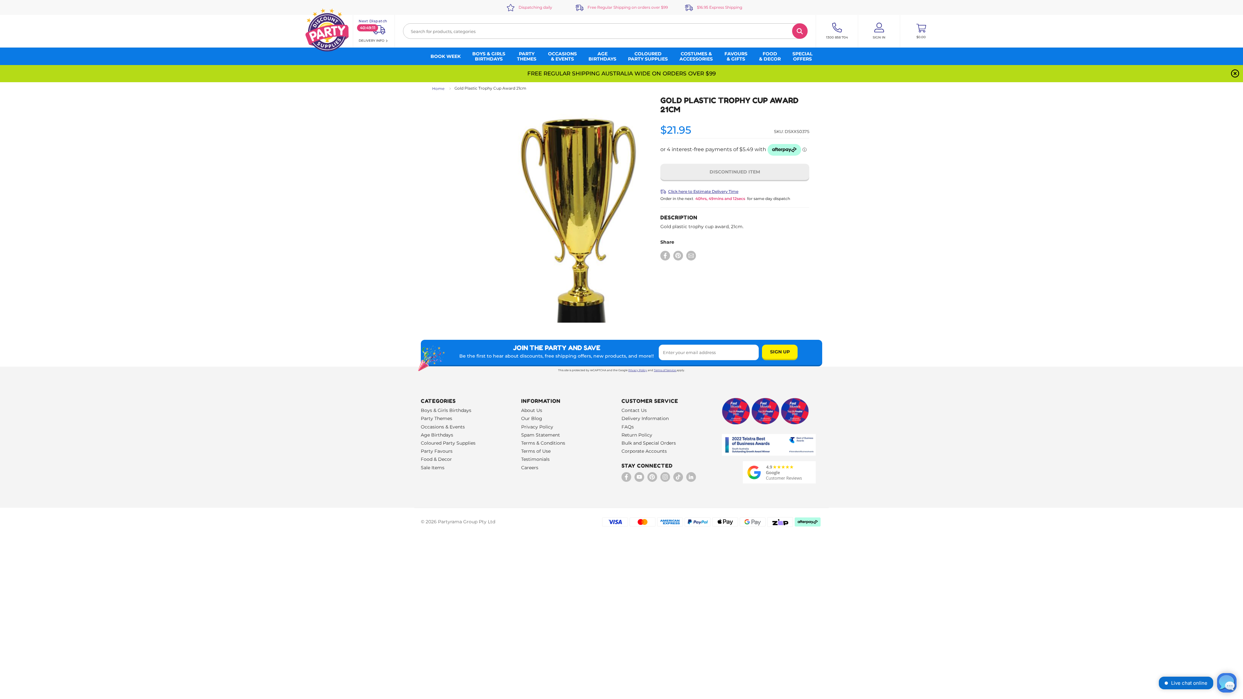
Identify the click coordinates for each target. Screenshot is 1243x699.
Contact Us (634, 410)
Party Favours (437, 451)
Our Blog (531, 418)
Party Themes (436, 418)
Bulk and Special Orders (649, 443)
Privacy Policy (637, 370)
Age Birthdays (437, 435)
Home (438, 88)
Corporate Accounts (644, 451)
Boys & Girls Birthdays (446, 410)
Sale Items (432, 468)
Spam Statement (540, 435)
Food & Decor (436, 459)
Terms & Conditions (543, 443)
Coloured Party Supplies (448, 443)
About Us (531, 410)
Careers (529, 468)
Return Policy (637, 435)
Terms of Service (665, 370)
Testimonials (535, 459)
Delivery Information (645, 418)
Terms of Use (536, 451)
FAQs (628, 427)
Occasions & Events (443, 427)
